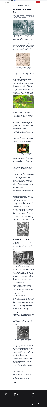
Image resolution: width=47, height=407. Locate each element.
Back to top (14, 385)
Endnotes (14, 382)
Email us (15, 397)
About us (15, 393)
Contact (32, 396)
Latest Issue (6, 393)
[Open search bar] (41, 2)
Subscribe (38, 2)
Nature (15, 396)
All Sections (16, 5)
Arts (5, 394)
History (5, 396)
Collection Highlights (16, 394)
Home (13, 5)
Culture (5, 395)
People (15, 395)
